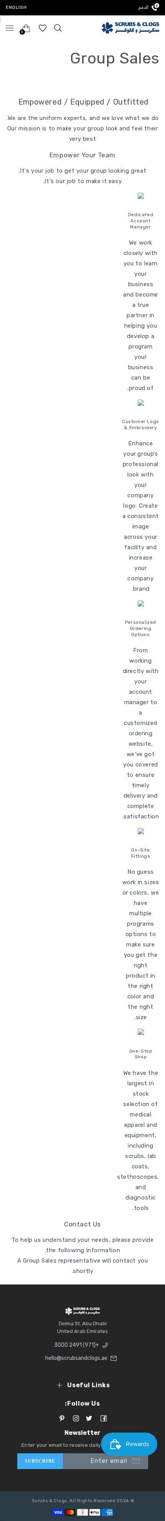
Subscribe (40, 1461)
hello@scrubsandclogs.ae (76, 1358)
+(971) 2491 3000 (76, 1345)
